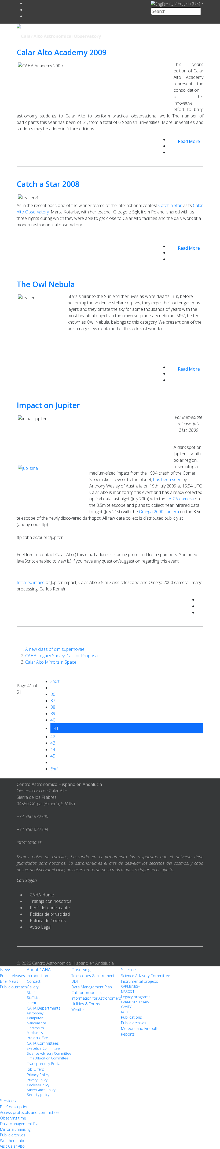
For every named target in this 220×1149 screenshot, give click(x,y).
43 (52, 743)
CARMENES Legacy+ (136, 1002)
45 (52, 756)
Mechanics (35, 1032)
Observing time (13, 1118)
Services (8, 1101)
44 (52, 749)
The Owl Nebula (46, 284)
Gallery (32, 986)
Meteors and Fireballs (140, 1028)
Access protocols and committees (30, 1112)
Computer (35, 1018)
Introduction (37, 975)
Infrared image (31, 582)
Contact (34, 981)
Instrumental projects (139, 981)
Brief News (9, 981)
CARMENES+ (130, 986)
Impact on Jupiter (48, 405)
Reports (128, 1034)
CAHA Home (42, 895)
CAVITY (126, 1006)
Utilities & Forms (85, 1003)
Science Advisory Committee (49, 1053)
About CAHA (39, 970)
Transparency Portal (44, 1063)
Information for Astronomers (96, 998)
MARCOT (127, 991)
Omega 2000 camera (159, 512)
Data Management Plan (91, 986)
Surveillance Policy (41, 1090)
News (5, 970)
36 (52, 694)
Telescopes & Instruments (93, 975)
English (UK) (189, 3)
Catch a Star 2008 (48, 184)
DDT (75, 981)
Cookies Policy (38, 1085)
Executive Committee (43, 1048)
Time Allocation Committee (47, 1058)
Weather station (14, 1140)
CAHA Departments (43, 1008)
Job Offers (35, 1069)
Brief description (14, 1106)
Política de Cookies (48, 920)
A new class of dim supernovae (55, 649)
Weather (78, 1009)
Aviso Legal (40, 927)
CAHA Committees (43, 1043)
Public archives (133, 1022)
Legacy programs (136, 996)
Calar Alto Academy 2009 (62, 52)
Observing (80, 970)
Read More (189, 141)
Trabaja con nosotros (50, 901)
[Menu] (166, 36)
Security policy (38, 1094)
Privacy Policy (38, 1074)
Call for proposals (86, 992)
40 (52, 720)
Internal (32, 1002)
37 (52, 701)
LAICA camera (180, 499)
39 (52, 713)
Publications (131, 1017)
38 (52, 707)
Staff (31, 992)
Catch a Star (170, 205)
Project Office (37, 1038)
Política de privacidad (50, 914)
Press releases (12, 975)
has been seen (167, 479)
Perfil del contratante (50, 908)
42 (52, 737)
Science (128, 970)
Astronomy (35, 1013)
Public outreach (13, 986)
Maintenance (36, 1023)
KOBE (125, 1012)
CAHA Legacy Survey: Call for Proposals (63, 656)
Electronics (35, 1028)
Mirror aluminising (15, 1129)
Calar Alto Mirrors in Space (50, 662)
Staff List (33, 997)
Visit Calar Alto (12, 1146)
